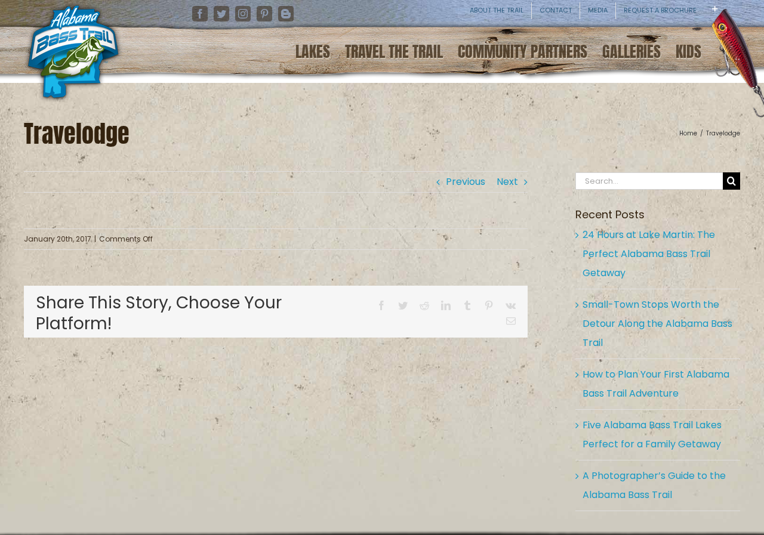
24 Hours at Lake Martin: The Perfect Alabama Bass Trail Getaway (649, 254)
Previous (465, 181)
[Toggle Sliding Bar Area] (753, 18)
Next (507, 181)
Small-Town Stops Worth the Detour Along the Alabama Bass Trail (657, 324)
